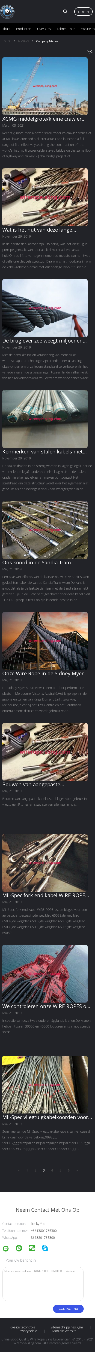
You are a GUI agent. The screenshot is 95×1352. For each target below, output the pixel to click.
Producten (23, 29)
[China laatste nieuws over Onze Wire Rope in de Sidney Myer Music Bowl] (45, 668)
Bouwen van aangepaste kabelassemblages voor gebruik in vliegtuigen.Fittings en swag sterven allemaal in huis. (44, 784)
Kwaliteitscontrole (22, 1327)
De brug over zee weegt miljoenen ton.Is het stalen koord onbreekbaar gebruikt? (45, 340)
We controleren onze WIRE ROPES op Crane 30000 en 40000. (45, 1006)
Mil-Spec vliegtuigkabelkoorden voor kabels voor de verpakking (45, 1116)
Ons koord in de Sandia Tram (36, 562)
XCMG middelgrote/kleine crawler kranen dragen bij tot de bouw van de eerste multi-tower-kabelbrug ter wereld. (46, 118)
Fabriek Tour (66, 29)
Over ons (44, 29)
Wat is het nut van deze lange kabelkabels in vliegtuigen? (37, 229)
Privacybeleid (28, 1331)
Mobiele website (64, 1331)
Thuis (6, 29)
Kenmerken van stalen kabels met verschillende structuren (42, 451)
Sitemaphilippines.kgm (66, 1327)
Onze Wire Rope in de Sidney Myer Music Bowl (43, 673)
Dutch (83, 11)
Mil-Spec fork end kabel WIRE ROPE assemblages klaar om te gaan (43, 895)
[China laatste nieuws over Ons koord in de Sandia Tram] (45, 557)
